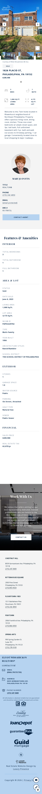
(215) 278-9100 (11, 647)
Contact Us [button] (21, 537)
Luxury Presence (21, 769)
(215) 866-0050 (11, 626)
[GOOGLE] (21, 755)
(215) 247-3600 (11, 569)
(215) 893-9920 (11, 588)
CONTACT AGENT (21, 217)
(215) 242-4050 (9, 195)
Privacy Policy (30, 780)
